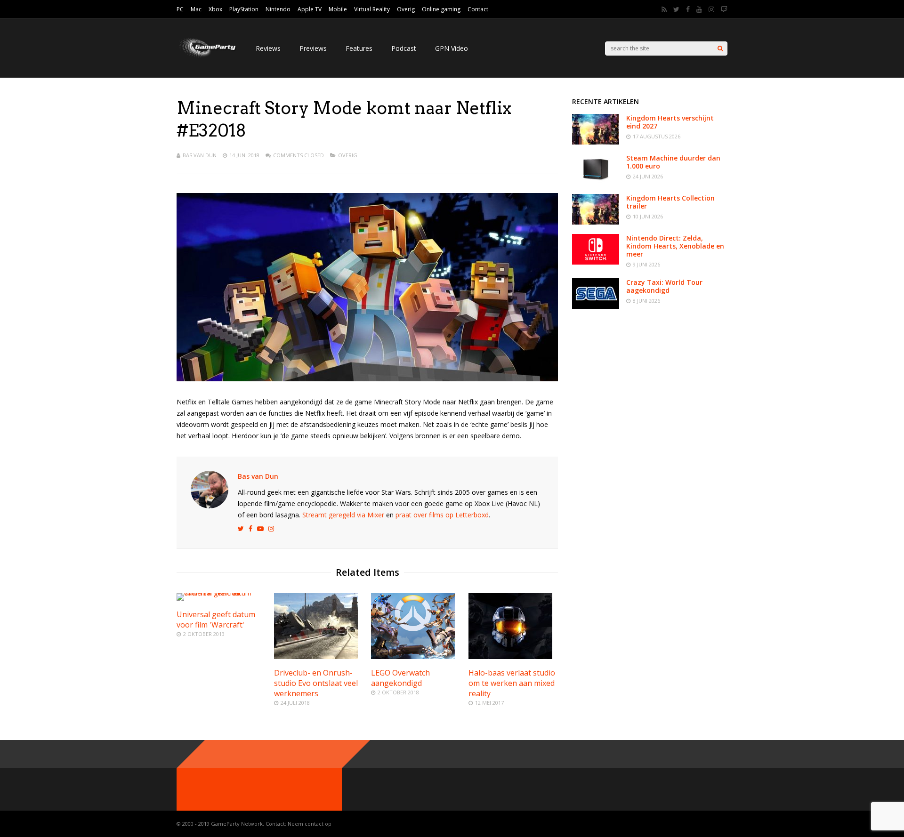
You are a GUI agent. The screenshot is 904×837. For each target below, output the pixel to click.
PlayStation (243, 9)
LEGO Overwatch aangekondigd (400, 678)
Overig (406, 9)
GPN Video (451, 48)
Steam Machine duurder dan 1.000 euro (673, 161)
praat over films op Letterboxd (442, 514)
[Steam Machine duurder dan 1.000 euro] (595, 181)
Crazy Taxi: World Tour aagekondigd (664, 286)
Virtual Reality (372, 9)
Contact (478, 9)
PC (180, 9)
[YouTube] (699, 9)
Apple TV (310, 9)
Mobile (338, 9)
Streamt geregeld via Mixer (343, 514)
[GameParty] (207, 57)
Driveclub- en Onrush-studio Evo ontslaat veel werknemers (316, 683)
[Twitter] (676, 9)
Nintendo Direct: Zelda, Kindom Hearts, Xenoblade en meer (675, 245)
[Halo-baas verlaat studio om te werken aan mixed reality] (510, 656)
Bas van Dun (200, 155)
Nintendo (278, 9)
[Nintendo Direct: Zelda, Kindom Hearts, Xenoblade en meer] (595, 262)
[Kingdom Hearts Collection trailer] (595, 221)
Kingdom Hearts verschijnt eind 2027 (670, 121)
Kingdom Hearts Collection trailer (670, 201)
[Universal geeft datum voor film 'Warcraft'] (221, 592)
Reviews (268, 48)
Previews (313, 48)
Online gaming (441, 9)
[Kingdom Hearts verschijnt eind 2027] (595, 141)
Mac (196, 9)
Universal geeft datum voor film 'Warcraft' (216, 619)
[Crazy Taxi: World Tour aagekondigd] (595, 306)
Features (359, 48)
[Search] (720, 48)
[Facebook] (688, 9)
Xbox (215, 9)
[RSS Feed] (664, 9)
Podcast (403, 48)
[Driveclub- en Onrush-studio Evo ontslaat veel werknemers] (316, 656)
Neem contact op (309, 823)
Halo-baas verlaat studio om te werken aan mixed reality (511, 683)
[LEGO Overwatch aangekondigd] (413, 656)
